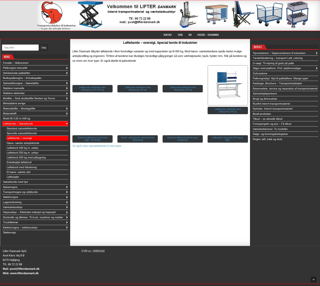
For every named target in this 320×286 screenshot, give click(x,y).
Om (190, 35)
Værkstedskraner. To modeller (270, 128)
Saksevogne (10, 186)
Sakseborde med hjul (15, 181)
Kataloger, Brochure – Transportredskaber (277, 83)
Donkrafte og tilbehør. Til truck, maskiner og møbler (33, 217)
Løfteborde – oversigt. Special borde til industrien (160, 43)
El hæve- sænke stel (18, 172)
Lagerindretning (12, 202)
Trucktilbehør (10, 222)
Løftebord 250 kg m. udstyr (23, 152)
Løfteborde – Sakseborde (18, 123)
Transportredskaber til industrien (56, 25)
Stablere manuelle (13, 88)
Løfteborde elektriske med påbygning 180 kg (138, 88)
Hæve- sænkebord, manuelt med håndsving (137, 138)
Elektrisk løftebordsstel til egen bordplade (182, 138)
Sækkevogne (10, 196)
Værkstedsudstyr (13, 207)
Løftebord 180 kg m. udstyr (23, 147)
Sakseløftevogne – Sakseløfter (21, 83)
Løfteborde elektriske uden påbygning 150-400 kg (92, 88)
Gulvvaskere (260, 73)
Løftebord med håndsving (22, 167)
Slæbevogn (9, 232)
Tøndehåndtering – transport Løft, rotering (278, 58)
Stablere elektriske (14, 93)
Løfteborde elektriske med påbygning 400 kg (228, 110)
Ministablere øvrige (14, 103)
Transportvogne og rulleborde (20, 191)
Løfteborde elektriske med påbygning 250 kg (183, 88)
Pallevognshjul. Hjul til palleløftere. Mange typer (280, 78)
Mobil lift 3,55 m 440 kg (16, 118)
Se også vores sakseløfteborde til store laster (96, 145)
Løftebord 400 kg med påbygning (26, 157)
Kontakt (168, 35)
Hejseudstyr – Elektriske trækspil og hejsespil (29, 212)
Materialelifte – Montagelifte (19, 108)
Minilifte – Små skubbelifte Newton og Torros (29, 98)
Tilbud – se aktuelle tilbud (267, 118)
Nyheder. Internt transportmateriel (272, 108)
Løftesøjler (13, 176)
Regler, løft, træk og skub (267, 139)
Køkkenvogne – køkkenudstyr (20, 227)
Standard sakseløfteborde (22, 128)
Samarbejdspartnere (265, 93)
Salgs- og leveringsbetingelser (270, 133)
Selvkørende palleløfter (16, 73)
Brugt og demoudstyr (265, 98)
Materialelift (9, 113)
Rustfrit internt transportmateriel (271, 103)
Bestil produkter (262, 113)
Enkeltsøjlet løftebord (19, 162)
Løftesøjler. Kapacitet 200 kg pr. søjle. (227, 138)
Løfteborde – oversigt (19, 138)
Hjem (180, 35)
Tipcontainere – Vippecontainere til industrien (279, 53)
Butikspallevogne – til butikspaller (22, 77)
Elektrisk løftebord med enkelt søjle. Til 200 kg (92, 138)
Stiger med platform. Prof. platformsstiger (277, 68)
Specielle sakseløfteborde (22, 133)
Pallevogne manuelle (15, 67)
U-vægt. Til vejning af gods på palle (273, 63)
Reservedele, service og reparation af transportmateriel (285, 88)
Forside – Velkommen (208, 35)
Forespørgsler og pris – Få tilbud (272, 123)
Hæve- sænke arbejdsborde (23, 143)
